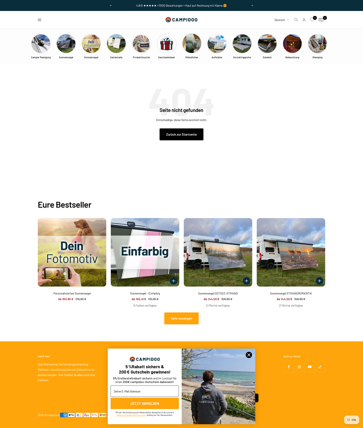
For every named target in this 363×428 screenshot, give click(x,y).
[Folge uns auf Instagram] (299, 367)
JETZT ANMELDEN (144, 403)
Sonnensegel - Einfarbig (145, 293)
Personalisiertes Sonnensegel (72, 293)
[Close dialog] (249, 355)
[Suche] (296, 19)
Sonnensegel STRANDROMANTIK (291, 293)
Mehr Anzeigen (181, 318)
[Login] (304, 19)
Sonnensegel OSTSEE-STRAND (218, 293)
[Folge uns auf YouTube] (309, 367)
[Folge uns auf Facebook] (289, 367)
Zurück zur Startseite (181, 134)
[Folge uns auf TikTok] (320, 367)
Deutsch (280, 19)
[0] (312, 20)
